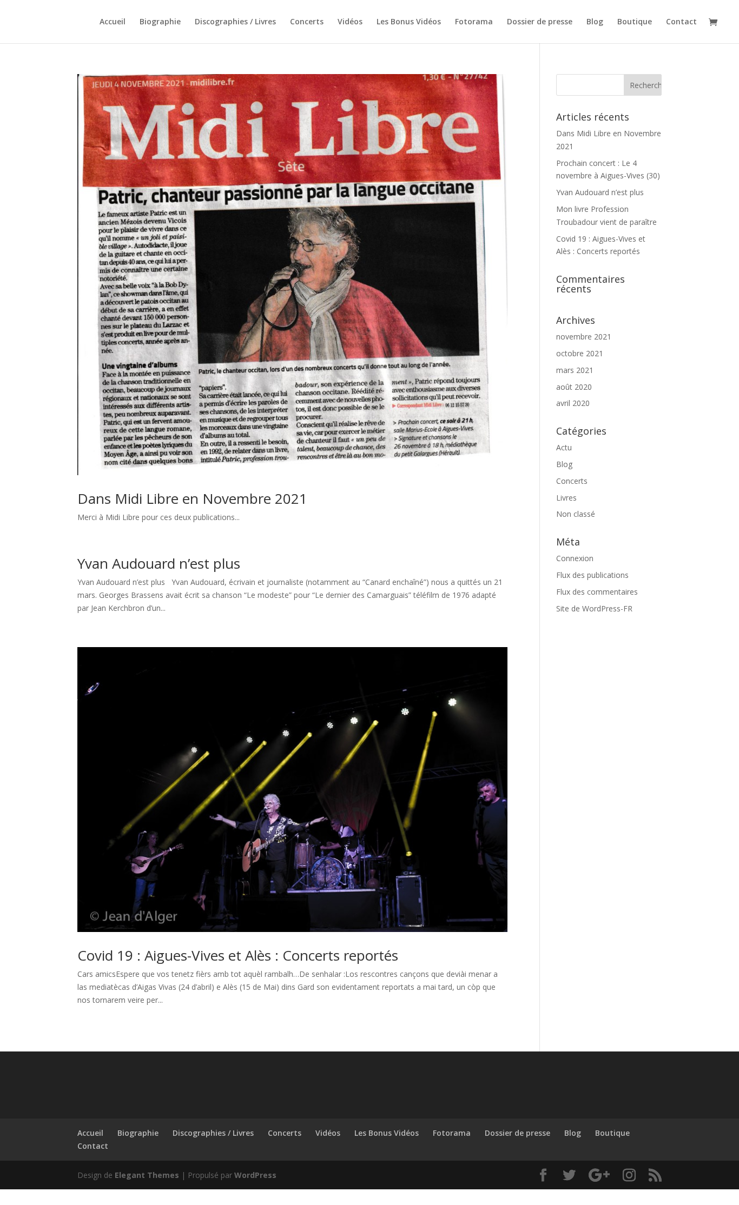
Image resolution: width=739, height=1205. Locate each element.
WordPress (255, 1175)
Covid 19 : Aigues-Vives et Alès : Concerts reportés (237, 955)
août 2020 (574, 387)
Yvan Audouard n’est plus (158, 563)
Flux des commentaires (597, 592)
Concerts (307, 22)
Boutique (634, 22)
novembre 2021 (583, 336)
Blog (594, 22)
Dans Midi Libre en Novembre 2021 (192, 498)
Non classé (575, 514)
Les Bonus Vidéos (409, 22)
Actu (564, 447)
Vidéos (350, 22)
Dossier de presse (539, 22)
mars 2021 (574, 370)
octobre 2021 (579, 353)
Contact (681, 22)
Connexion (574, 558)
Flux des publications (592, 575)
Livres (566, 497)
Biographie (160, 22)
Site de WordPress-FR (594, 608)
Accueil (113, 22)
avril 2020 (573, 403)
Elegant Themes (147, 1175)
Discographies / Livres (235, 22)
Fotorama (474, 22)
